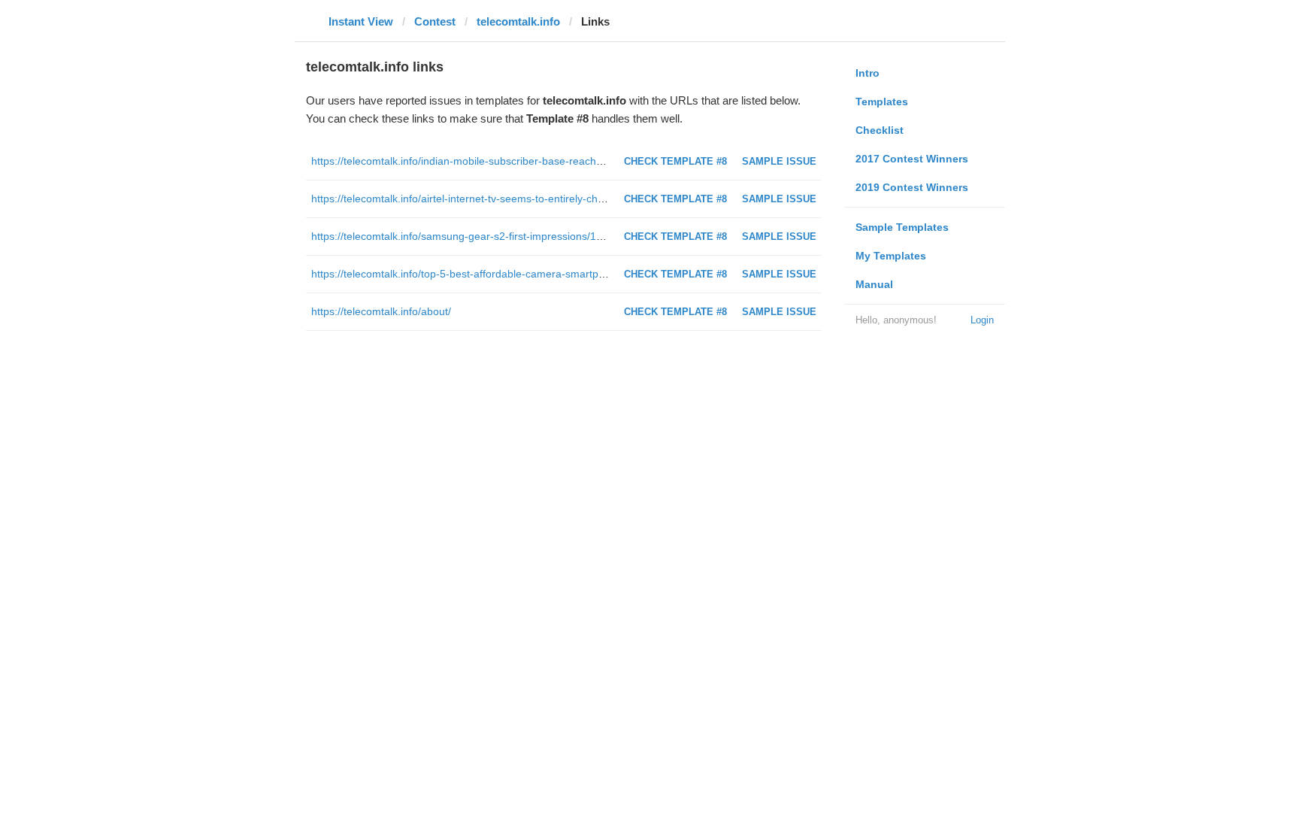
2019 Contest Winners (911, 187)
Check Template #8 (675, 161)
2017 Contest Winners (911, 159)
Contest (435, 21)
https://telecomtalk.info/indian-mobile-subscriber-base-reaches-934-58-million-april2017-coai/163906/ (551, 161)
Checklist (879, 130)
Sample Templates (902, 227)
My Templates (890, 256)
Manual (874, 284)
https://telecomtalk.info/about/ (381, 311)
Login (982, 320)
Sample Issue (779, 161)
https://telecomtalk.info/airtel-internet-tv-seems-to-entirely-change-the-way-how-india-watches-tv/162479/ (560, 199)
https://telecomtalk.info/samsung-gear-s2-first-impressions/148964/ (470, 236)
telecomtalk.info (518, 21)
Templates (881, 102)
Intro (867, 73)
